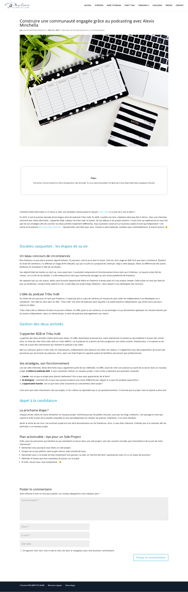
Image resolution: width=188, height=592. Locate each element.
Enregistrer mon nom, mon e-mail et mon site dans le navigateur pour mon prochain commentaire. (69, 550)
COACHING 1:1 (143, 6)
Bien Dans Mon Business (49, 227)
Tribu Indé (103, 212)
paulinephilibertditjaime (34, 30)
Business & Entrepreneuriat (75, 30)
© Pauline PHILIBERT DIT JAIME (32, 585)
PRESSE (169, 6)
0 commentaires (97, 30)
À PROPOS (99, 6)
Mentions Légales (55, 585)
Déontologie (70, 585)
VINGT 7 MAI (129, 6)
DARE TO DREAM (114, 6)
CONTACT (180, 6)
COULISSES (157, 6)
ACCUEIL (87, 6)
